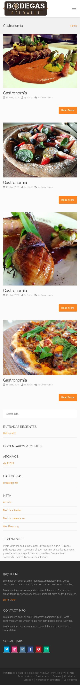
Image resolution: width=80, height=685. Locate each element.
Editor (30, 97)
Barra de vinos (25, 676)
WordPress (68, 673)
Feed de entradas (12, 510)
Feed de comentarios (14, 518)
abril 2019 (8, 463)
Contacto (28, 679)
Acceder (7, 502)
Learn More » (9, 599)
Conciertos (69, 676)
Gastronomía (15, 93)
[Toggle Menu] (74, 8)
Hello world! (9, 433)
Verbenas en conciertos (48, 679)
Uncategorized (10, 482)
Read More (67, 110)
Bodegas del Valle (14, 673)
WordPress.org (11, 526)
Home (73, 25)
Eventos (57, 676)
